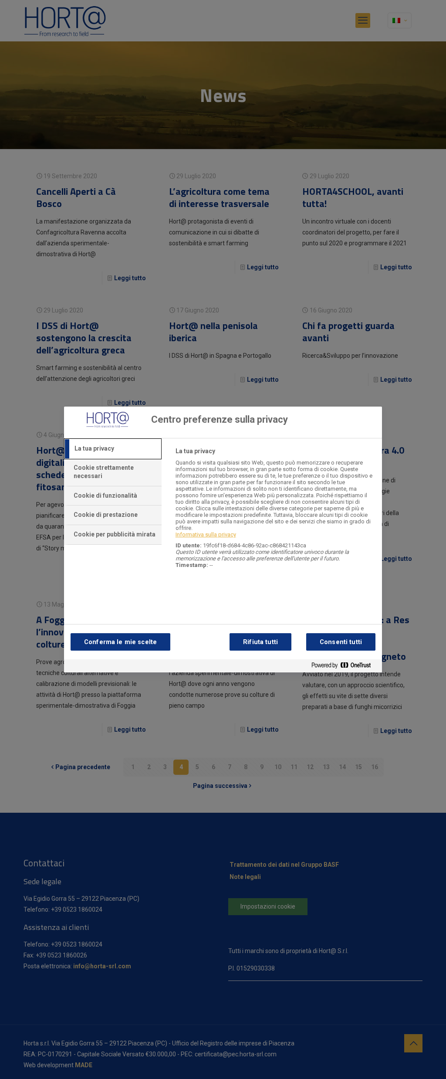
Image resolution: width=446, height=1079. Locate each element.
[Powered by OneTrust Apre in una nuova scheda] (344, 667)
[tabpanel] (275, 512)
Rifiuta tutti (260, 642)
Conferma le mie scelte (120, 642)
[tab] (113, 448)
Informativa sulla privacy (206, 534)
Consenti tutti (341, 642)
